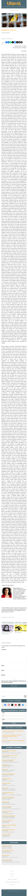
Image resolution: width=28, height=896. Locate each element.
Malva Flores (5, 855)
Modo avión (5, 812)
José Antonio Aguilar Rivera (10, 755)
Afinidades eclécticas (7, 765)
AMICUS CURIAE (5, 756)
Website (3, 675)
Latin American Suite (7, 860)
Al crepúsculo (6, 835)
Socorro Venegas (7, 811)
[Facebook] (5, 705)
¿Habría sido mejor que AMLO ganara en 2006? (11, 752)
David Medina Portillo (8, 850)
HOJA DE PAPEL (5, 822)
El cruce (4, 784)
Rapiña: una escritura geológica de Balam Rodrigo (12, 794)
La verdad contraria (7, 761)
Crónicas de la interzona (8, 788)
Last (3, 718)
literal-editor (5, 737)
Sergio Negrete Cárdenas (9, 750)
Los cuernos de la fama (6, 771)
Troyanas (4, 779)
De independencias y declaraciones (9, 757)
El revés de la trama (7, 775)
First (3, 715)
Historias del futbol (5, 836)
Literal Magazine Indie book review (12, 882)
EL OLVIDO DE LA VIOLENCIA (8, 818)
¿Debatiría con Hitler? (6, 766)
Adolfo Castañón (7, 806)
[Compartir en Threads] (13, 42)
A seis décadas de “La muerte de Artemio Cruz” (11, 808)
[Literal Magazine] (14, 3)
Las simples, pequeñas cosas (8, 813)
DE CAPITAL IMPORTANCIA (8, 798)
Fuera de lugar (6, 802)
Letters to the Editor (12, 879)
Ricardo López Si (6, 834)
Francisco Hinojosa (7, 820)
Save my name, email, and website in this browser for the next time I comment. (13, 681)
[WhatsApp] (11, 42)
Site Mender (17, 891)
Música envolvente (6, 827)
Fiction (3, 13)
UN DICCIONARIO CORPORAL (8, 816)
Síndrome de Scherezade (8, 770)
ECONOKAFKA (5, 751)
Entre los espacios (7, 846)
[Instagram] (9, 705)
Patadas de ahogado (6, 799)
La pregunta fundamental (7, 848)
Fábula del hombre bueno (7, 852)
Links (12, 876)
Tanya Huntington (6, 741)
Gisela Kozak (5, 802)
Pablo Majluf (6, 764)
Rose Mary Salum (6, 845)
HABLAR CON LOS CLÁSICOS (8, 785)
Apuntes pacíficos (5, 776)
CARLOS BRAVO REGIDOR (8, 732)
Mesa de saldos (6, 851)
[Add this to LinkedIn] (8, 42)
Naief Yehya (5, 788)
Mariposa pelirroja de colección (6, 633)
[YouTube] (16, 705)
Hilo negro (5, 856)
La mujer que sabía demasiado (8, 832)
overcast (4, 793)
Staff (12, 871)
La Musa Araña (5, 821)
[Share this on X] (17, 42)
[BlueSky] (23, 705)
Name (3, 665)
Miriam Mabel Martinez (8, 829)
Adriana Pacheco (6, 778)
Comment (3, 649)
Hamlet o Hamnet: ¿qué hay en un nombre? (13, 740)
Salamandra (18, 632)
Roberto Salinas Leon (8, 797)
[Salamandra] (21, 628)
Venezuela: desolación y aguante (8, 804)
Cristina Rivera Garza (8, 792)
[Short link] (21, 42)
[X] (12, 705)
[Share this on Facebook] (6, 42)
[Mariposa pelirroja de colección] (7, 628)
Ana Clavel (5, 769)
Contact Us (12, 884)
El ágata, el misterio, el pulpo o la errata (10, 857)
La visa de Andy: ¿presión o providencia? (13, 731)
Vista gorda (5, 830)
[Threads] (19, 705)
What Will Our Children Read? (8, 780)
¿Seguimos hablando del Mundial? (9, 790)
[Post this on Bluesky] (15, 42)
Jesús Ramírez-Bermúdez (8, 815)
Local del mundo (6, 807)
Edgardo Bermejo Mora (8, 774)
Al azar (4, 826)
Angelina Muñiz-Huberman (9, 825)
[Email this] (19, 42)
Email (3, 670)
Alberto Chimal (6, 783)
